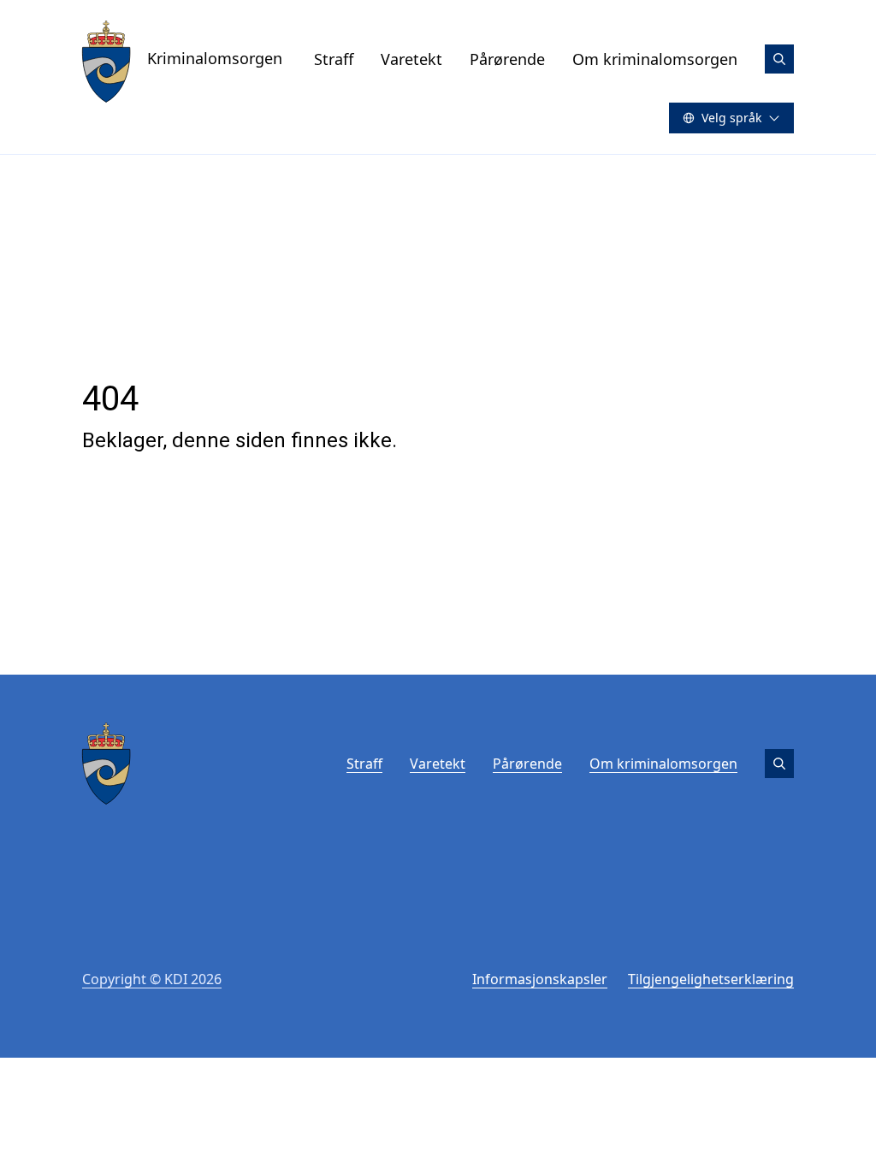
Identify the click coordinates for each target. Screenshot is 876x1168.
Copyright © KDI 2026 (152, 979)
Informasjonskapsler (539, 979)
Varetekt (411, 59)
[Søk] (779, 59)
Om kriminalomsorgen (654, 59)
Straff (333, 59)
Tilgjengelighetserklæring (711, 979)
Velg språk (731, 117)
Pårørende (507, 59)
